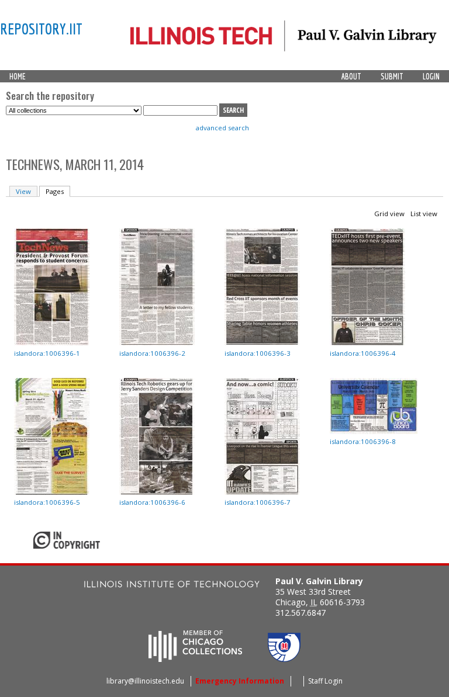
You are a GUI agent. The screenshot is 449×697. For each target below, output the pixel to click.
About (351, 76)
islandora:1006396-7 (257, 502)
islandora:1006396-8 (363, 441)
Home (17, 76)
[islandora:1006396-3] (262, 342)
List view (423, 213)
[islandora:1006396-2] (157, 342)
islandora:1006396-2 (152, 353)
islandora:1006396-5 (47, 502)
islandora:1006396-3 (257, 353)
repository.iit (41, 28)
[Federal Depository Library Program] (284, 658)
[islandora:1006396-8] (373, 431)
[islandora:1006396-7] (262, 492)
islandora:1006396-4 (363, 353)
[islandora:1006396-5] (51, 492)
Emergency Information (239, 681)
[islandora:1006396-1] (51, 342)
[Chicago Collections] (195, 658)
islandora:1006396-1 (47, 353)
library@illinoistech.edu (145, 681)
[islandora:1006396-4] (367, 342)
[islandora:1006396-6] (157, 492)
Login (431, 76)
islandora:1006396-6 (152, 502)
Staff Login (325, 681)
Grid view (389, 213)
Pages (58, 191)
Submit (392, 76)
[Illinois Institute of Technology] (172, 585)
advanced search (222, 127)
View (23, 191)
